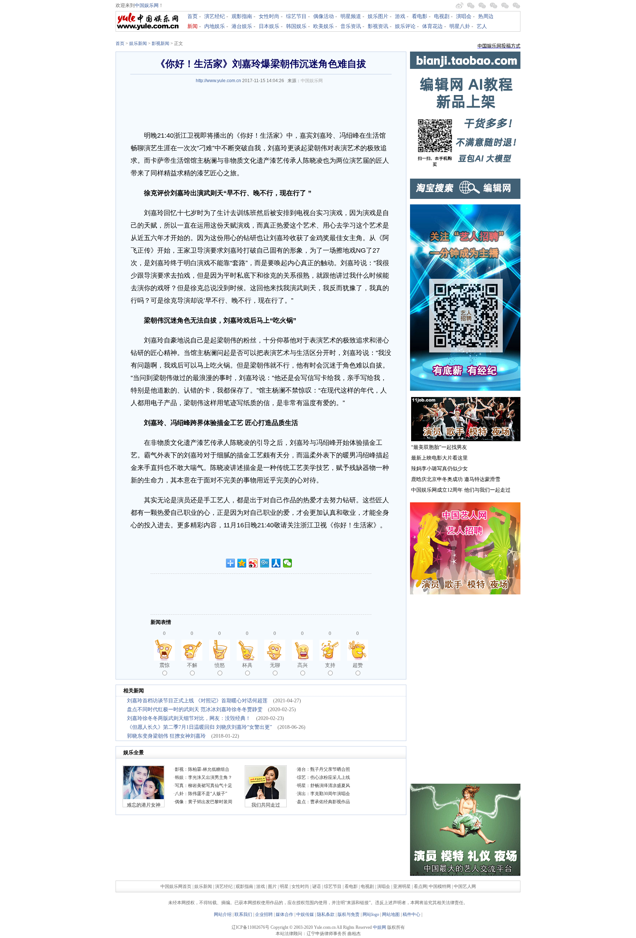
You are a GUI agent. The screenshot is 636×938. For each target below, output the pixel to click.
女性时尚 (269, 16)
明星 (285, 886)
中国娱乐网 (147, 5)
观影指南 (242, 16)
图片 (272, 886)
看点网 (420, 886)
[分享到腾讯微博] (264, 563)
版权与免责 (349, 914)
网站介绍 (223, 914)
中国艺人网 (465, 886)
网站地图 (391, 914)
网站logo (371, 914)
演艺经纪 (214, 16)
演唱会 (463, 16)
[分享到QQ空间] (242, 563)
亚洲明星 (402, 886)
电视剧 (441, 16)
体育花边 (432, 26)
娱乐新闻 (138, 43)
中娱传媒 (305, 914)
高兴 (302, 665)
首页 (192, 16)
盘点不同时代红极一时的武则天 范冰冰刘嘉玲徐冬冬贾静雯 (194, 709)
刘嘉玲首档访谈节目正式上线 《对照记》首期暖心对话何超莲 (197, 700)
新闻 (192, 26)
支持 (330, 665)
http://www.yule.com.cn (218, 80)
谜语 (316, 886)
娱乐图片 (378, 16)
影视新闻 (160, 43)
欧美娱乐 (323, 26)
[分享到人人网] (276, 563)
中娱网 (379, 927)
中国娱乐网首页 (175, 886)
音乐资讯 (350, 26)
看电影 (419, 16)
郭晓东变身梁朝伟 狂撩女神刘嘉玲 (166, 736)
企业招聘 (264, 914)
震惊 (164, 665)
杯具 (247, 665)
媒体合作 (284, 914)
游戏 (400, 16)
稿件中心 (411, 914)
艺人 (482, 26)
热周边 (486, 16)
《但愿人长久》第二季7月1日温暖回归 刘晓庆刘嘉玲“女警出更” (199, 727)
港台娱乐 (242, 26)
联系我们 (243, 914)
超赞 (358, 665)
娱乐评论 (405, 26)
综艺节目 (296, 16)
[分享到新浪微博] (253, 563)
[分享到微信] (287, 563)
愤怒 (220, 665)
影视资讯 (378, 26)
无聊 (275, 665)
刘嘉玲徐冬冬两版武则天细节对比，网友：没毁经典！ (189, 718)
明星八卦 (459, 26)
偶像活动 (323, 16)
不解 (192, 665)
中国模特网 (440, 886)
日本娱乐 (269, 26)
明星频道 (350, 16)
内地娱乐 (214, 26)
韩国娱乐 (296, 26)
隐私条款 (326, 914)
